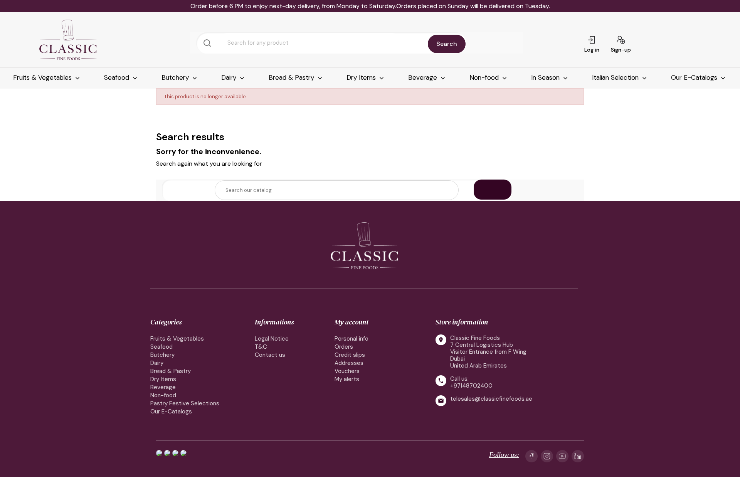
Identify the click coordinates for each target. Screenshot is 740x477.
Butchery (176, 77)
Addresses (349, 363)
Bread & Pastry (292, 77)
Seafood (117, 77)
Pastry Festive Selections (184, 403)
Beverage (423, 77)
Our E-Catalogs (695, 77)
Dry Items (362, 77)
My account (351, 322)
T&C (261, 347)
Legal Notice (272, 339)
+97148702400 (471, 386)
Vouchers (347, 371)
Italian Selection (616, 77)
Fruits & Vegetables (43, 77)
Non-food (485, 77)
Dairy (229, 77)
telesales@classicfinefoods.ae (491, 399)
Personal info (351, 339)
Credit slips (350, 355)
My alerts (347, 379)
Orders (344, 347)
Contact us (270, 355)
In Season (546, 77)
